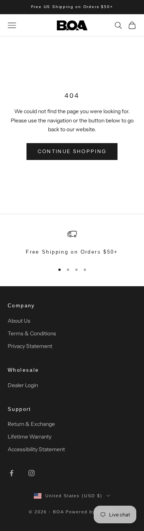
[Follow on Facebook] (11, 473)
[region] (72, 242)
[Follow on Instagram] (31, 473)
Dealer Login (23, 385)
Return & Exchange (31, 424)
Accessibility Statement (36, 449)
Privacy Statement (30, 346)
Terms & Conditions (32, 333)
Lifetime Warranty (29, 436)
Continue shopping (72, 151)
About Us (19, 320)
